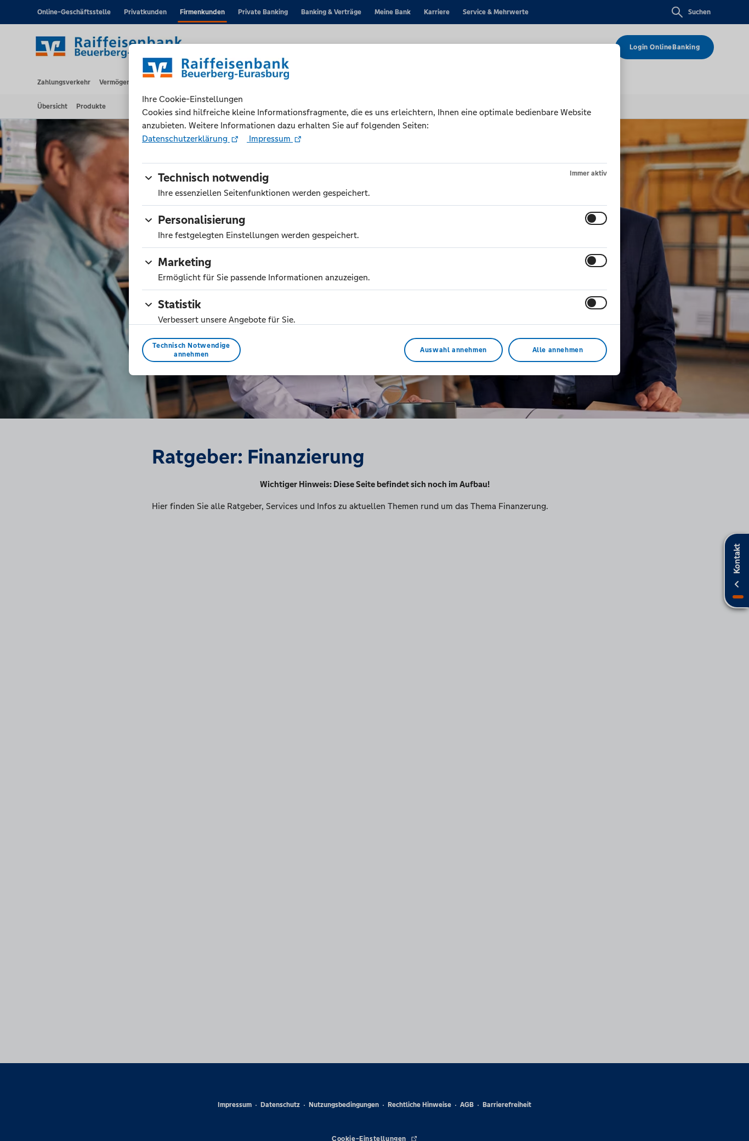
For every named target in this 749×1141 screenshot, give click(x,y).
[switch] (596, 218)
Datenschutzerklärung (186, 138)
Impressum (270, 138)
